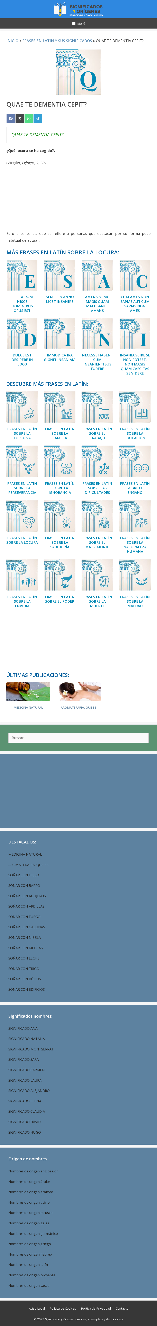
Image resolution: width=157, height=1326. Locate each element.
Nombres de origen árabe (29, 1181)
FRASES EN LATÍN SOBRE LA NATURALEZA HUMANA (135, 545)
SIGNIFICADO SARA (23, 1059)
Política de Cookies (63, 1308)
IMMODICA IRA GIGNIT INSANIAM (59, 357)
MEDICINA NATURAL (28, 707)
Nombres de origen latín (28, 1264)
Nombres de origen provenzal (32, 1275)
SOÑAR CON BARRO (24, 885)
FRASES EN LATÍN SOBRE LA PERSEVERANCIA (22, 488)
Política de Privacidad (96, 1308)
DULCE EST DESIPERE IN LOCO (22, 360)
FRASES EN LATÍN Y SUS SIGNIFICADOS (57, 40)
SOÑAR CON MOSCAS (25, 948)
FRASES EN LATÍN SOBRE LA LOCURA (22, 540)
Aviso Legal (37, 1308)
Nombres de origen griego (29, 1243)
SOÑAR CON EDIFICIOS (26, 989)
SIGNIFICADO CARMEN (26, 1069)
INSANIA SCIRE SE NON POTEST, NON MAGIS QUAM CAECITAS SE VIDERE (135, 364)
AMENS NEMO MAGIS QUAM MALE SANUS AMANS (97, 304)
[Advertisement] (78, 200)
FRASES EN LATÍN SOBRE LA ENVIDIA (22, 601)
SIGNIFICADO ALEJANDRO (29, 1090)
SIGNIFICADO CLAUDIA (26, 1111)
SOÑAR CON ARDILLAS (26, 906)
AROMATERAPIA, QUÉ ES (78, 707)
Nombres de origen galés (28, 1223)
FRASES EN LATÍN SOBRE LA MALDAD (135, 601)
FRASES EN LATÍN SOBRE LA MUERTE (97, 601)
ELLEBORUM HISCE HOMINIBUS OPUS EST (22, 304)
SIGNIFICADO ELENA (24, 1101)
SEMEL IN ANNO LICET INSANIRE (60, 299)
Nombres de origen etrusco (30, 1212)
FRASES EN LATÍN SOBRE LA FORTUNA (22, 433)
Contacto (122, 1308)
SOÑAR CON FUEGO (24, 916)
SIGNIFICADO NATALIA (26, 1038)
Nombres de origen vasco (28, 1285)
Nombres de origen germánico (33, 1233)
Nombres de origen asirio (29, 1202)
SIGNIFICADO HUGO (24, 1132)
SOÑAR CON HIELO (23, 875)
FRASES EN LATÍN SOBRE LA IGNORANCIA (60, 488)
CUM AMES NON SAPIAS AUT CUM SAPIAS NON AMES (135, 304)
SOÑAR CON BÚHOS (24, 979)
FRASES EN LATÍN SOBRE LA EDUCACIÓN (135, 433)
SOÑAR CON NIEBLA (24, 937)
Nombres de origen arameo (30, 1191)
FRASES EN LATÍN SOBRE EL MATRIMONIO (97, 542)
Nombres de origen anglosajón (33, 1171)
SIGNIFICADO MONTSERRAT (31, 1049)
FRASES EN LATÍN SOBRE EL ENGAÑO (135, 488)
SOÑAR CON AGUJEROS (27, 896)
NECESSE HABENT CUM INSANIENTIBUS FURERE (97, 362)
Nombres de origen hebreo (30, 1254)
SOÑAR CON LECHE (23, 958)
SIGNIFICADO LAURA (24, 1080)
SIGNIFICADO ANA (23, 1028)
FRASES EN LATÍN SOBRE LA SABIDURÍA (60, 542)
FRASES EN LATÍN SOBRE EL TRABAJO (97, 433)
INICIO (12, 40)
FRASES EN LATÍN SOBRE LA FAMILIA (60, 433)
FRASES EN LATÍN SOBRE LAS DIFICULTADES (97, 488)
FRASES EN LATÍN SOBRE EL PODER (60, 599)
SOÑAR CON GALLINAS (26, 927)
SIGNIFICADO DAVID (24, 1121)
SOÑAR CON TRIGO (23, 968)
